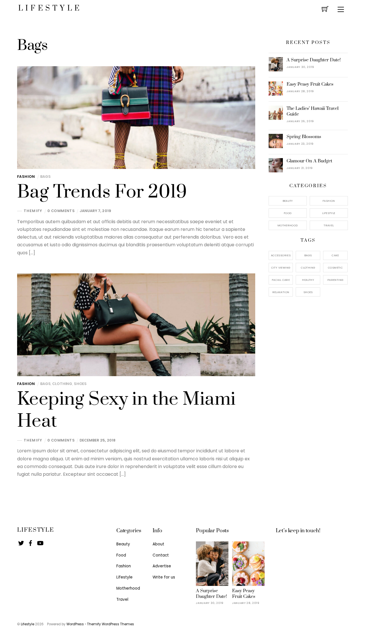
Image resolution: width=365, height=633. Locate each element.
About (158, 544)
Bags (45, 176)
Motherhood (287, 225)
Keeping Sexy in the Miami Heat (126, 410)
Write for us (164, 577)
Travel (329, 225)
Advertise (162, 566)
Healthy (308, 280)
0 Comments (61, 210)
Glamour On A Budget (309, 161)
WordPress (75, 624)
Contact (161, 555)
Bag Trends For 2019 (102, 192)
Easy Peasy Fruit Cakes (310, 84)
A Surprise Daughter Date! (314, 60)
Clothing (62, 383)
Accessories (281, 255)
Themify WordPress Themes (110, 624)
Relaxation (280, 292)
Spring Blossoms (304, 137)
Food (288, 213)
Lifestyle (328, 213)
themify (33, 211)
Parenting (335, 280)
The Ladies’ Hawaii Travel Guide (312, 111)
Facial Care (281, 280)
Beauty (288, 201)
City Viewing (281, 267)
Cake (335, 255)
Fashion (26, 176)
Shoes (80, 383)
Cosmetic (335, 267)
